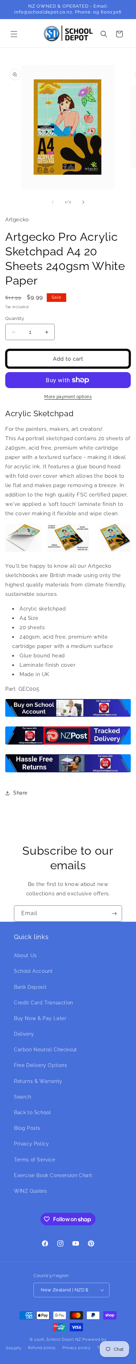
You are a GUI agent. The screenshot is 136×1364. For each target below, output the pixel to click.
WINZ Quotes (30, 1191)
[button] (14, 34)
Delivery (24, 1034)
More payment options (68, 396)
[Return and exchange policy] (68, 772)
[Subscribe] (114, 913)
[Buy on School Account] (68, 716)
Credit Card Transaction (43, 1002)
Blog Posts (27, 1128)
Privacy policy (76, 1348)
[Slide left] (52, 202)
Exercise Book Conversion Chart (53, 1175)
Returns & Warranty (38, 1081)
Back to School (32, 1112)
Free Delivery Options (40, 1065)
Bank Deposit (30, 987)
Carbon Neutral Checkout (45, 1049)
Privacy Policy (31, 1144)
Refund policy (42, 1348)
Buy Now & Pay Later (40, 1018)
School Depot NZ (63, 1339)
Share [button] (20, 793)
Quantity (14, 318)
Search (22, 1097)
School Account (33, 971)
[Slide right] (83, 202)
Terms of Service (34, 1159)
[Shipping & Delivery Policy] (68, 744)
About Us (25, 955)
